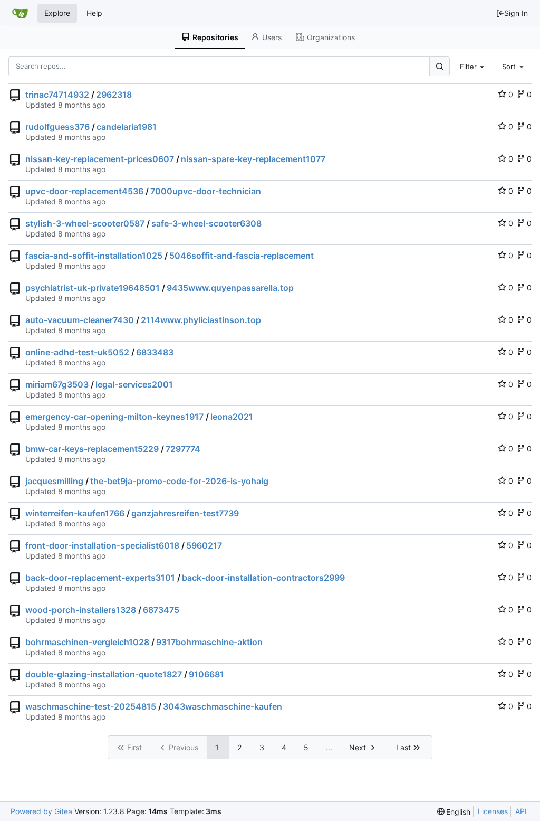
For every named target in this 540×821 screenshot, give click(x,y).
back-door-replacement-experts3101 (100, 577)
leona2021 (231, 416)
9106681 (206, 674)
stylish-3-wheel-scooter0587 (84, 223)
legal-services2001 (134, 384)
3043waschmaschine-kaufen (222, 706)
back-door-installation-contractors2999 (263, 577)
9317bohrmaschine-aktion (209, 642)
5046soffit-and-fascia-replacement (241, 255)
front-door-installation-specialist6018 (102, 545)
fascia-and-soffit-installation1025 (93, 255)
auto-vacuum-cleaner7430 (79, 320)
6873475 (161, 610)
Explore (57, 12)
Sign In (516, 12)
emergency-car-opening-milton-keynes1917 (114, 416)
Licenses (493, 811)
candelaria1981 (127, 126)
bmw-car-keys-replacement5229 (92, 448)
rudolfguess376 (57, 126)
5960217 (204, 545)
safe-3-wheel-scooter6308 (206, 223)
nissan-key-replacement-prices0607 (99, 159)
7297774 (183, 448)
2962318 (114, 94)
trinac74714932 (57, 94)
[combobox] (473, 66)
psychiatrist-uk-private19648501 (92, 287)
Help (94, 12)
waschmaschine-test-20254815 (90, 706)
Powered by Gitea (41, 811)
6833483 (154, 352)
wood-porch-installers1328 (80, 610)
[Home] (20, 13)
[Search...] (439, 66)
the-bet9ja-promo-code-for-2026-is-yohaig (179, 481)
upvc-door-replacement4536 (84, 191)
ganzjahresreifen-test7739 (185, 513)
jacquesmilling (54, 481)
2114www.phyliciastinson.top (201, 320)
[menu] (454, 811)
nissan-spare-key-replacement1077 (253, 159)
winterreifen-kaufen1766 (74, 513)
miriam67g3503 (57, 384)
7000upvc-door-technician (205, 191)
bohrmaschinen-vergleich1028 (87, 642)
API (521, 811)
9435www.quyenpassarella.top (230, 287)
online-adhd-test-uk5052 (77, 352)
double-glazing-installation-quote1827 (103, 674)
